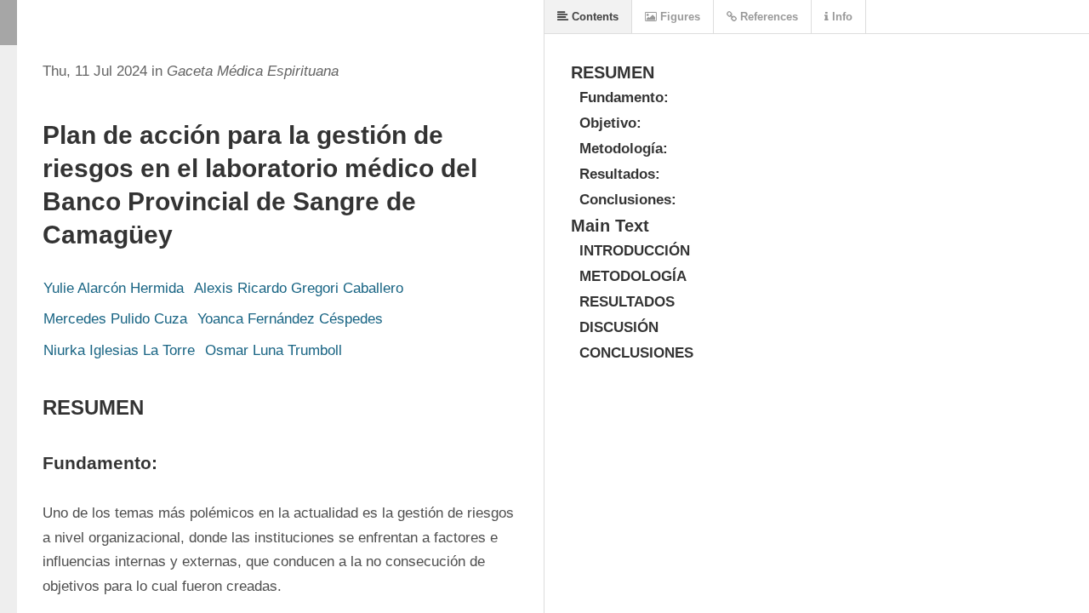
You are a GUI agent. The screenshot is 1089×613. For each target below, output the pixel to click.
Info (840, 16)
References (767, 16)
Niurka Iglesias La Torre (119, 350)
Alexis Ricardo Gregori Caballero (298, 288)
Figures (678, 16)
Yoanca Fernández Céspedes (290, 319)
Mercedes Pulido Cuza (115, 319)
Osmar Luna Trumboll (273, 350)
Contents (593, 16)
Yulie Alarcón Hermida (113, 288)
